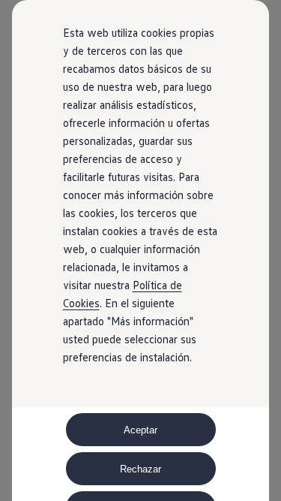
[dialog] (140, 250)
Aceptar (140, 430)
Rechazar (140, 469)
